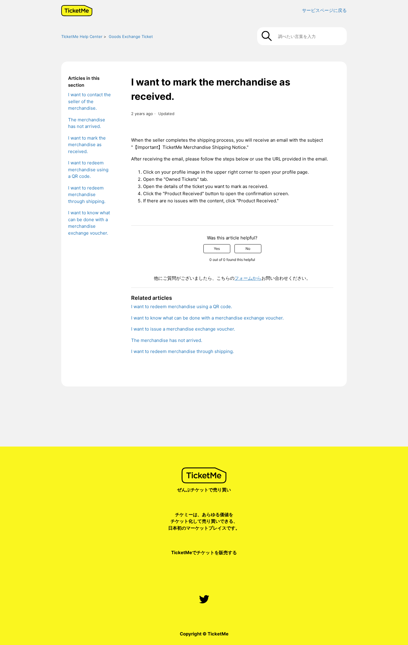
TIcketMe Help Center (81, 36)
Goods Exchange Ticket (131, 36)
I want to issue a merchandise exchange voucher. (183, 329)
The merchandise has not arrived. (86, 123)
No (248, 248)
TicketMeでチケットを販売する (204, 552)
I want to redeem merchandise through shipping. (86, 194)
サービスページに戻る (324, 10)
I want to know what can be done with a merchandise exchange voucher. (89, 223)
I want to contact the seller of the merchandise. (89, 101)
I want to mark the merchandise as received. (87, 144)
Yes (217, 248)
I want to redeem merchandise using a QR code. (88, 169)
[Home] (76, 10)
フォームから (247, 278)
